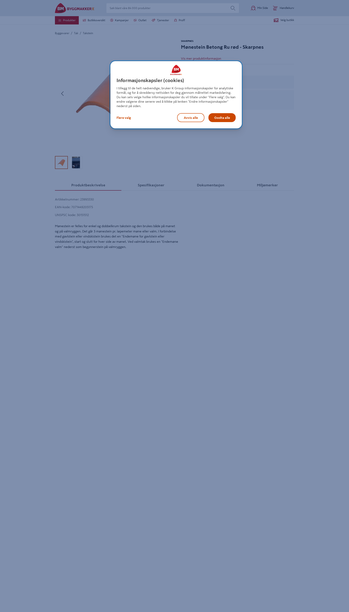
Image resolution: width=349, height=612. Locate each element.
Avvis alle (191, 117)
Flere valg (124, 117)
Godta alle (222, 117)
